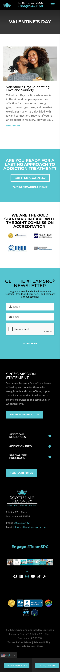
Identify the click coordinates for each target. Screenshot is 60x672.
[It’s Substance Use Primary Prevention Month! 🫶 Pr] (30, 562)
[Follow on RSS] (45, 576)
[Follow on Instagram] (27, 576)
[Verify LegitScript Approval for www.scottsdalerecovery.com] (35, 612)
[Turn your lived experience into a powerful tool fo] (16, 562)
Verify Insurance (17, 665)
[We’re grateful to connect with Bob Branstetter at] (10, 562)
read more (13, 125)
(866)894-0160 (30, 6)
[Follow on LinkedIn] (21, 576)
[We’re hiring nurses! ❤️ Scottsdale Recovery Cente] (36, 562)
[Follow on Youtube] (33, 576)
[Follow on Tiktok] (39, 576)
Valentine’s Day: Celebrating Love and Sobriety (28, 88)
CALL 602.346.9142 (30, 178)
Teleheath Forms (21, 472)
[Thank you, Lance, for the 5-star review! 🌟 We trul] (43, 562)
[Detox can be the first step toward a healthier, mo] (23, 562)
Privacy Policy (42, 642)
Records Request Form (30, 646)
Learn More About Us (24, 414)
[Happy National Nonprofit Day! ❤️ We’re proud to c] (50, 562)
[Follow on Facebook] (15, 576)
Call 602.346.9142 (47, 665)
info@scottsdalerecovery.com (29, 527)
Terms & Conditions (19, 642)
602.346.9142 (22, 522)
